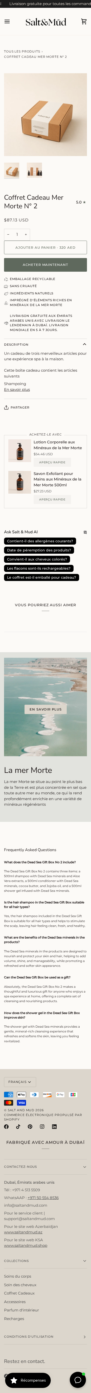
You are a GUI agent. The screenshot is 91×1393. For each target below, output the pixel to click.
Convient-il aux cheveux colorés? (37, 559)
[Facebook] (6, 1126)
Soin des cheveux (20, 1284)
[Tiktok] (18, 1126)
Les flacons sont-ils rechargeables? (39, 568)
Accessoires (15, 1301)
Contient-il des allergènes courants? (40, 541)
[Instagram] (42, 1126)
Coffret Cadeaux (19, 1293)
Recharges (14, 1318)
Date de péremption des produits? (39, 550)
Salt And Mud (21, 1110)
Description (16, 344)
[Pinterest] (30, 1126)
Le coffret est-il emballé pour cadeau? (41, 577)
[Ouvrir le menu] (11, 21)
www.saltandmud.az (23, 1232)
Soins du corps (17, 1276)
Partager (20, 407)
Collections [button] (16, 1261)
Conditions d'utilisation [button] (29, 1336)
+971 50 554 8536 (43, 1197)
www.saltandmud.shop (25, 1245)
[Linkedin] (54, 1126)
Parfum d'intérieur (21, 1310)
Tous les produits (22, 51)
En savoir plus (17, 389)
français (17, 1082)
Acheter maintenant (45, 265)
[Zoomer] (13, 146)
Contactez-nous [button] (20, 1167)
